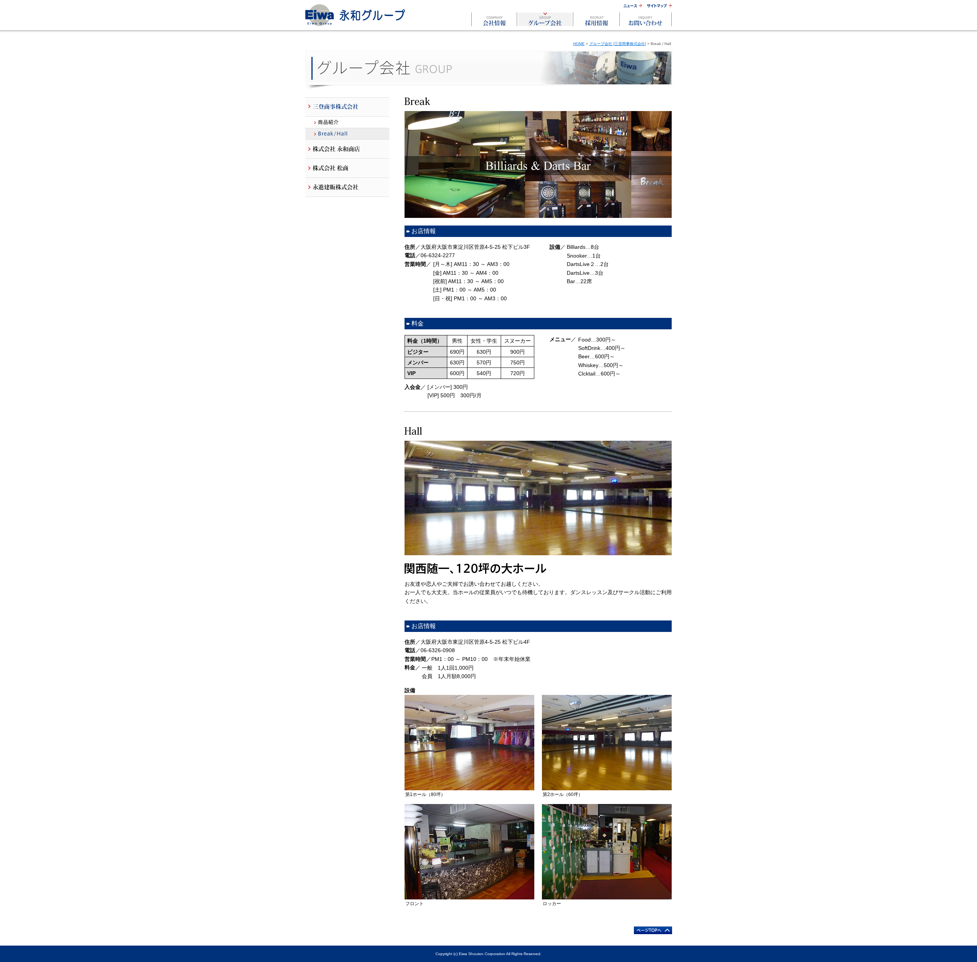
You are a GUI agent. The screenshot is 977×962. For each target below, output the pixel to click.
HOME (579, 44)
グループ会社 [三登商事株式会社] (617, 44)
